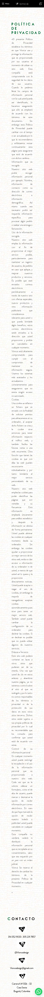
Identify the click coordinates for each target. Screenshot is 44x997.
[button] (38, 991)
